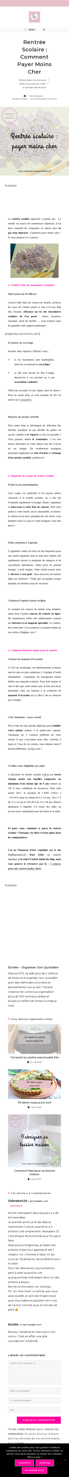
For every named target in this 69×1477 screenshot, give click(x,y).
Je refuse (45, 1463)
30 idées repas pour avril (34, 1102)
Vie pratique (39, 80)
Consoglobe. (25, 399)
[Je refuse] (65, 1460)
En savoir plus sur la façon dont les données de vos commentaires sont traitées (33, 1438)
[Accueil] (25, 96)
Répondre (16, 1206)
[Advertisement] (34, 200)
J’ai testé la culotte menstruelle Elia (34, 1057)
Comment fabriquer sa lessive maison (34, 1172)
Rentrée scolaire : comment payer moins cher (34, 98)
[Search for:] (44, 30)
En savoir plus (34, 1470)
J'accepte (24, 1463)
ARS (45, 774)
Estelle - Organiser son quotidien (33, 967)
